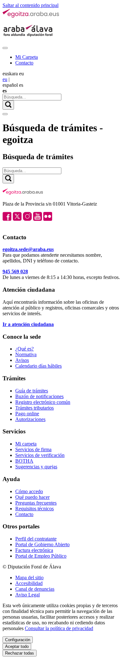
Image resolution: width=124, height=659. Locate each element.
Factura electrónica (34, 550)
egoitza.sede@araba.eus (28, 249)
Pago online (27, 413)
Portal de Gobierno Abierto (42, 544)
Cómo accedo (29, 491)
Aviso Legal (27, 594)
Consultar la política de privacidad (59, 628)
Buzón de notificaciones (39, 396)
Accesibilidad (29, 583)
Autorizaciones (30, 419)
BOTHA (24, 461)
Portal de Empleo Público (40, 556)
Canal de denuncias (34, 589)
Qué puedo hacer (32, 497)
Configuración (17, 639)
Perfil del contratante (36, 538)
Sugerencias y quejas (36, 466)
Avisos (22, 360)
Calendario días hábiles (38, 366)
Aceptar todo (17, 646)
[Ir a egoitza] (31, 16)
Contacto (24, 62)
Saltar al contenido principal (31, 5)
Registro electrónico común (42, 402)
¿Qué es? (24, 348)
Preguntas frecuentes (36, 503)
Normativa (26, 354)
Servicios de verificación (40, 455)
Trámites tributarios (34, 408)
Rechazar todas (19, 653)
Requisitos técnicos (34, 508)
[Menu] (5, 48)
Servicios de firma (33, 449)
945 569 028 (15, 271)
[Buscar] (8, 105)
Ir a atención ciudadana (28, 324)
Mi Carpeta (26, 57)
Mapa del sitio (29, 577)
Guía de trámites (31, 390)
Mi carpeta (26, 443)
